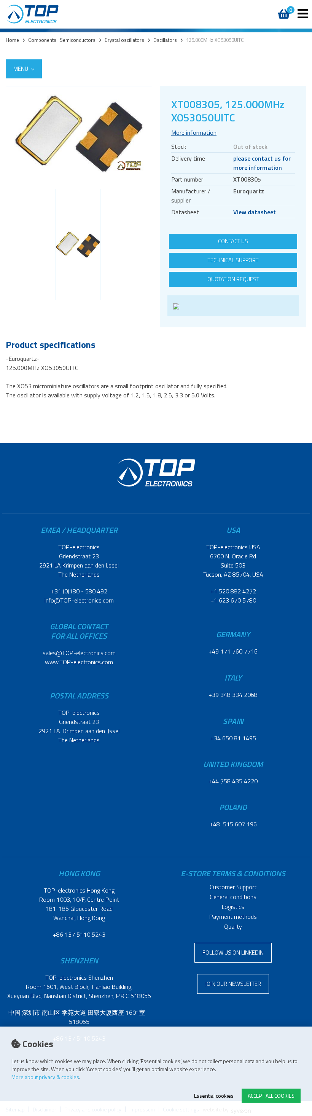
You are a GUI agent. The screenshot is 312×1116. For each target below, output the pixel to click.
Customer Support (233, 886)
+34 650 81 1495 (233, 738)
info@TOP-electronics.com (79, 600)
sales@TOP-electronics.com (79, 652)
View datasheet (254, 212)
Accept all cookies (271, 1096)
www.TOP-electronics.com (79, 661)
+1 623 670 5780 (233, 600)
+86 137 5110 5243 (79, 934)
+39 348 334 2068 (233, 694)
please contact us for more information (262, 163)
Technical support (233, 260)
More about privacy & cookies (45, 1077)
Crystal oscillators (124, 40)
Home (12, 40)
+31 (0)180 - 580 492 (79, 591)
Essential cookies (214, 1096)
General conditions (233, 896)
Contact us (233, 241)
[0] (280, 10)
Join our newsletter (233, 983)
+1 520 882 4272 (233, 591)
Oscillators (165, 40)
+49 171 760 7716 (233, 651)
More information (193, 132)
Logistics (233, 906)
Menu (21, 68)
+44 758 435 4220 (233, 781)
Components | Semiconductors (62, 40)
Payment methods (233, 916)
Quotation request (233, 279)
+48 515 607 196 (233, 824)
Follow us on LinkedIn (233, 952)
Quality (233, 926)
